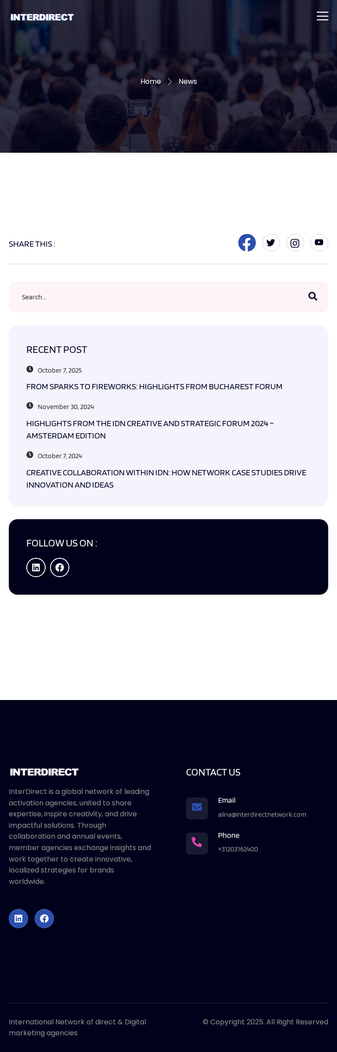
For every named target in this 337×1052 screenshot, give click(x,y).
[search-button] (313, 297)
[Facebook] (59, 567)
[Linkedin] (36, 567)
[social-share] (247, 242)
